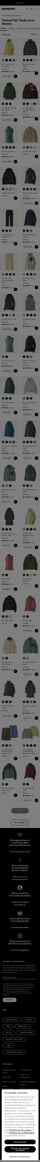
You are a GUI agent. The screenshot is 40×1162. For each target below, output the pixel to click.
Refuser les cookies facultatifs (20, 1149)
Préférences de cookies (20, 1130)
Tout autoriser (20, 1142)
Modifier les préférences (20, 1157)
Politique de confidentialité (21, 1133)
